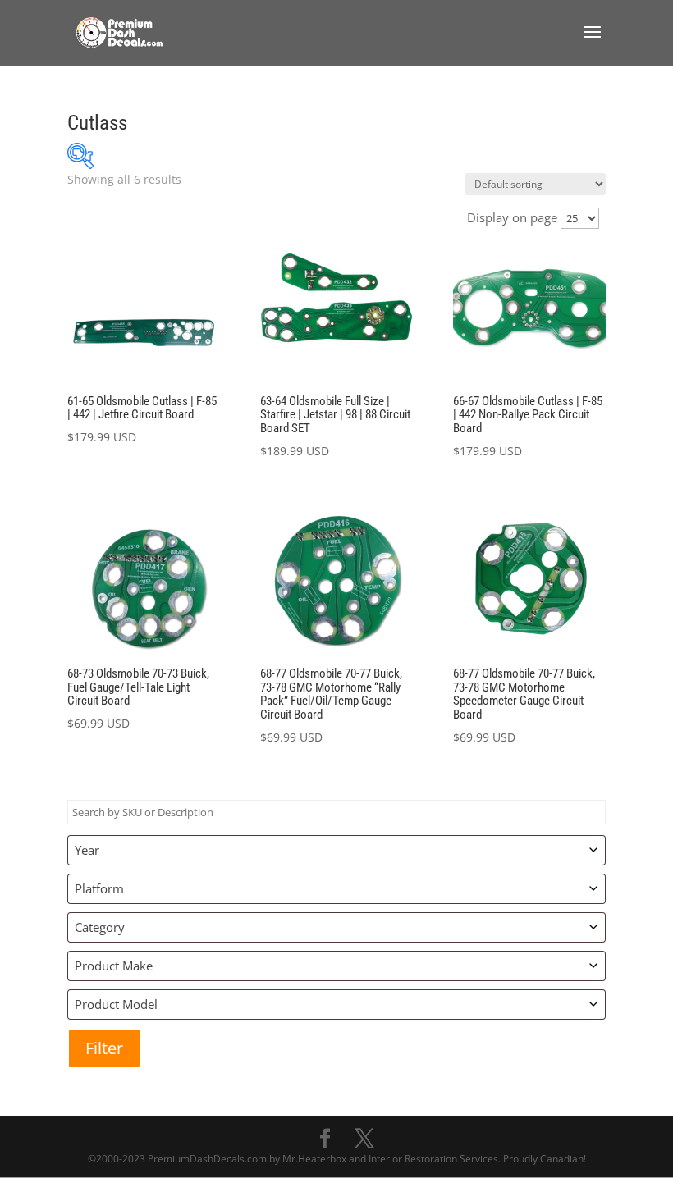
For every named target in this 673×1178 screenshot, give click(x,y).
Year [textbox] (87, 850)
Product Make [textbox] (114, 965)
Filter (104, 1048)
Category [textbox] (100, 927)
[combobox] (336, 850)
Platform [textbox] (99, 888)
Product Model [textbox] (116, 1004)
